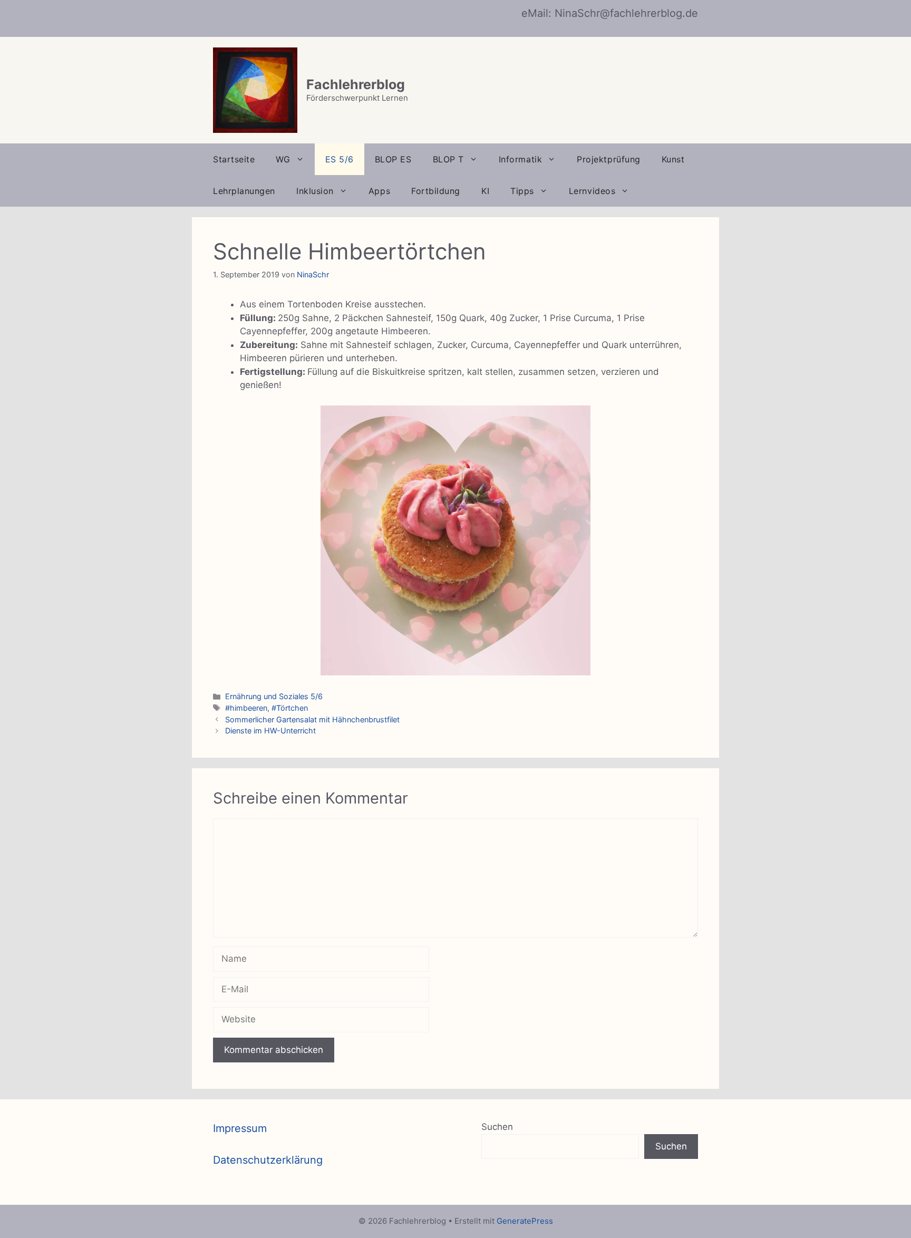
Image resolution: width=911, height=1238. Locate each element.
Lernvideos (592, 191)
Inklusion (315, 191)
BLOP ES (393, 159)
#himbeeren (246, 707)
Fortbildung (435, 191)
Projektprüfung (609, 159)
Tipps (522, 191)
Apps (379, 191)
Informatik (520, 159)
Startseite (234, 159)
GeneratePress (525, 1221)
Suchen (497, 1126)
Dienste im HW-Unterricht (270, 730)
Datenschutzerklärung (268, 1160)
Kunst (673, 159)
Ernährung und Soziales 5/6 (274, 696)
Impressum (240, 1128)
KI (485, 191)
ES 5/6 (339, 159)
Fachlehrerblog (355, 84)
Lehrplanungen (244, 191)
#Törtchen (290, 707)
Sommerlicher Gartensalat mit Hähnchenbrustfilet (312, 719)
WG (283, 159)
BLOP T (448, 159)
